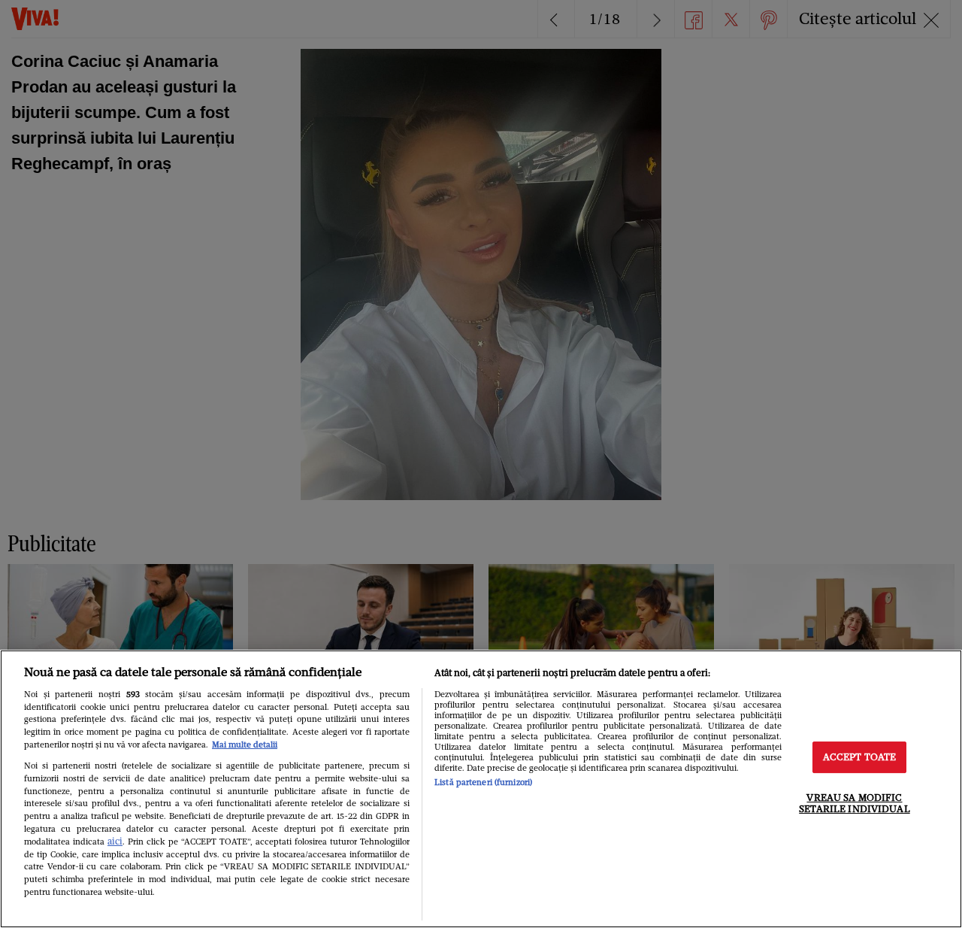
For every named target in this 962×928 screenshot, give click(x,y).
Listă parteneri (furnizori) (483, 782)
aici (115, 841)
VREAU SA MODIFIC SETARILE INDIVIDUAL (854, 803)
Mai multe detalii (244, 744)
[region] (481, 789)
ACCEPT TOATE (860, 757)
